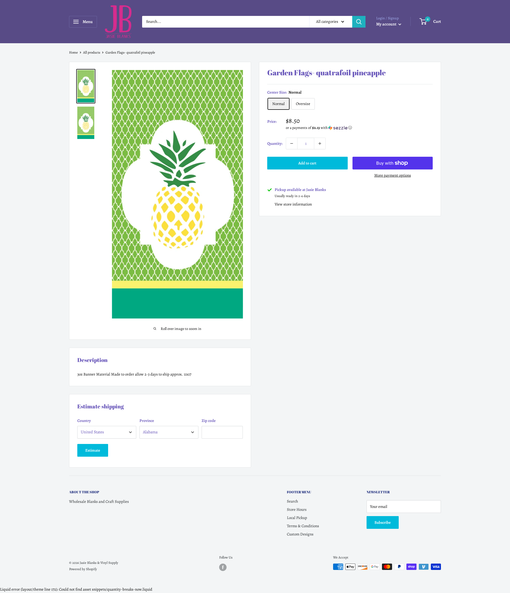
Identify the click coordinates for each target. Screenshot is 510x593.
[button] (359, 127)
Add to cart (307, 163)
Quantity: (275, 143)
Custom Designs (300, 534)
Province (146, 420)
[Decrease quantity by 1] (291, 143)
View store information (293, 204)
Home (73, 52)
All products (91, 52)
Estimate (92, 450)
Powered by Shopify (83, 569)
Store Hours (297, 509)
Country (84, 420)
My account (386, 24)
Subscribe (383, 522)
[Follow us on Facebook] (223, 567)
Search (292, 501)
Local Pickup (297, 517)
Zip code (209, 420)
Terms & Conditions (303, 526)
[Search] (359, 22)
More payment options (392, 175)
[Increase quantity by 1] (319, 143)
